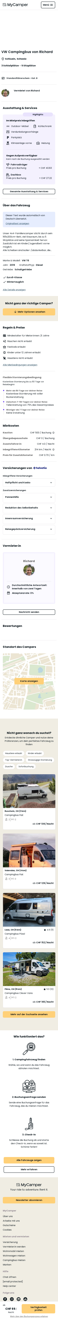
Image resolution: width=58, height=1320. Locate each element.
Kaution (8, 432)
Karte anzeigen (29, 681)
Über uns (8, 1216)
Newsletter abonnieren (29, 1200)
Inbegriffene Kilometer (16, 449)
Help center (9, 1286)
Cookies (7, 1229)
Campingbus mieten (14, 1260)
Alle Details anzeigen (14, 289)
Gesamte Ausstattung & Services (29, 191)
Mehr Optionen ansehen (31, 311)
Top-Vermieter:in (13, 760)
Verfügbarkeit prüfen (38, 1309)
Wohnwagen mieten (14, 1255)
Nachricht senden (29, 612)
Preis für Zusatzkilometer (18, 455)
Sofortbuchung (26, 766)
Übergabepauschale (15, 438)
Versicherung (10, 1242)
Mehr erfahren (29, 1169)
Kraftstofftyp (26, 265)
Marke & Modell (11, 260)
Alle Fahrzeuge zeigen (29, 1160)
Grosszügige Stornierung (40, 760)
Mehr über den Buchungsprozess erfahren (29, 1316)
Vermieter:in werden (14, 1246)
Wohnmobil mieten (13, 1251)
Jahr (5, 265)
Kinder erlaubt (35, 753)
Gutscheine (9, 1225)
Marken (7, 1264)
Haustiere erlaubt (13, 753)
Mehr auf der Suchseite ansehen (29, 1014)
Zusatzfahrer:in (12, 443)
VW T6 (25, 260)
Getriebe (8, 269)
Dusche (9, 766)
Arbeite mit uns (11, 1220)
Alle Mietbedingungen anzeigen (20, 364)
